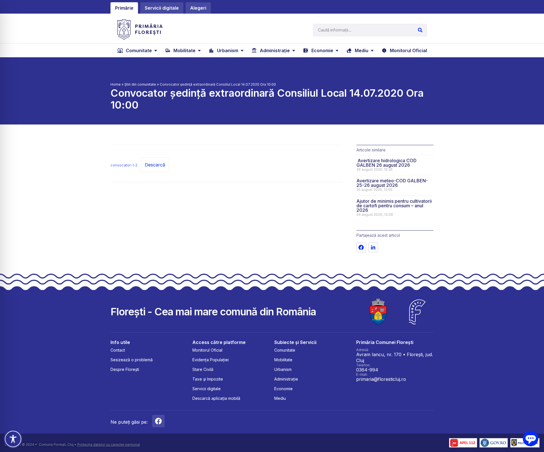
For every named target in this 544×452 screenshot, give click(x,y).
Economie (283, 388)
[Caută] (420, 30)
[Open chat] (530, 438)
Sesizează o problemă (131, 359)
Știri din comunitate (140, 84)
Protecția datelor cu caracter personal (108, 444)
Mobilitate (283, 359)
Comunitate (284, 350)
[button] (137, 50)
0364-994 (367, 370)
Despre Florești (124, 369)
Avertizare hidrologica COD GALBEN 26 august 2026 (386, 163)
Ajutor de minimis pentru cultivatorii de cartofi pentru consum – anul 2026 (394, 205)
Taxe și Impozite (207, 379)
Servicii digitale (206, 388)
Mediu (280, 398)
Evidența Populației (210, 359)
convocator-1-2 (123, 165)
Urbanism (283, 369)
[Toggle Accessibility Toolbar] (13, 439)
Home (115, 84)
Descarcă (155, 165)
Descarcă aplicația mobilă (216, 398)
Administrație (286, 379)
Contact (117, 350)
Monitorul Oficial (207, 350)
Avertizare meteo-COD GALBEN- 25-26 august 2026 (392, 183)
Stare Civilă (202, 369)
